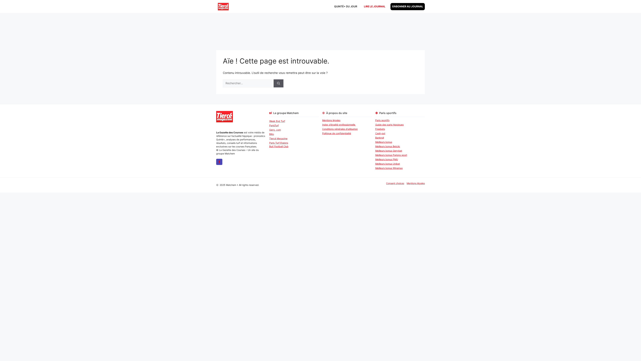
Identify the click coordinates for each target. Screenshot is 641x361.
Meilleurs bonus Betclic (387, 146)
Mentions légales (331, 120)
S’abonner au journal (407, 6)
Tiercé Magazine (278, 138)
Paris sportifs (382, 120)
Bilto (271, 134)
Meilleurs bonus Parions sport (391, 155)
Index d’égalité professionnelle (339, 124)
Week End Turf (277, 121)
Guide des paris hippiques (389, 124)
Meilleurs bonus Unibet (387, 163)
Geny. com (275, 129)
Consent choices (395, 183)
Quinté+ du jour (345, 6)
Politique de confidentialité (336, 133)
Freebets (380, 129)
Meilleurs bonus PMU (386, 159)
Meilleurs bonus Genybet (388, 150)
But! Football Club (278, 146)
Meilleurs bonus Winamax (389, 168)
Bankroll (379, 137)
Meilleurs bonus (383, 142)
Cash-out (380, 133)
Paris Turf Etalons (278, 142)
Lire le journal (374, 6)
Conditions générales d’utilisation (340, 129)
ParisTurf (274, 125)
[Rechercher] (278, 83)
